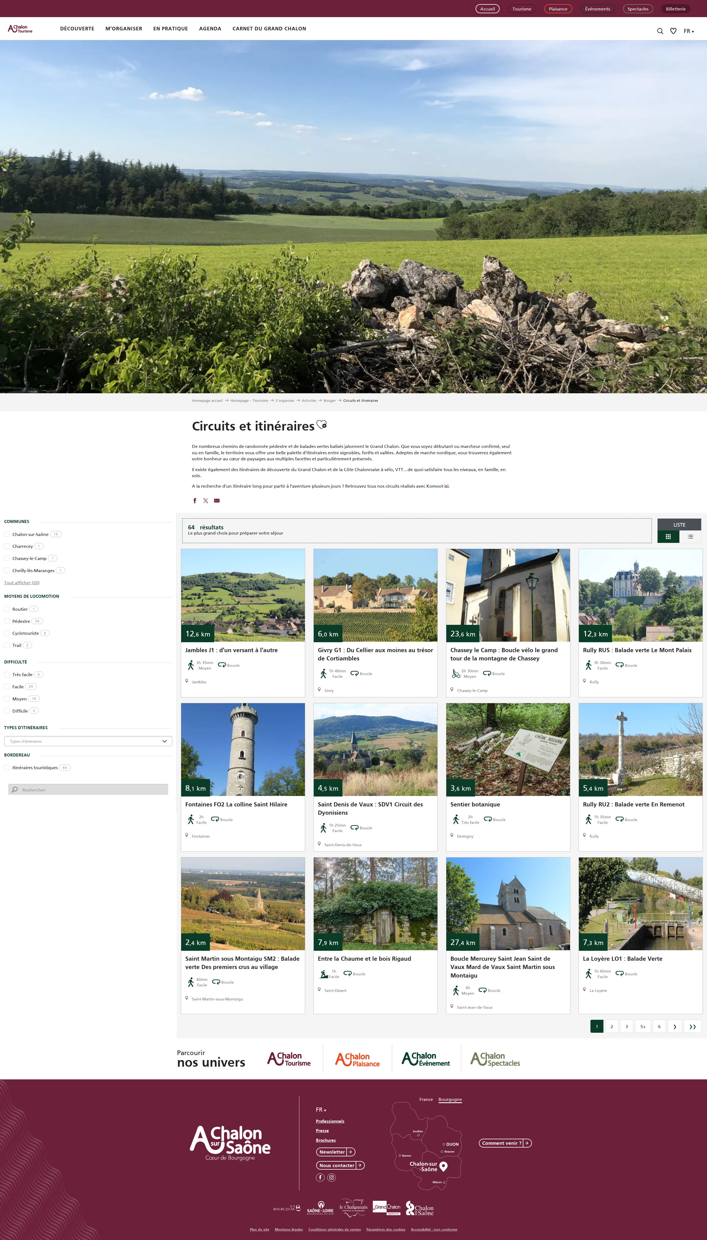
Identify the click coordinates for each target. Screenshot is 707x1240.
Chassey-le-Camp (33, 558)
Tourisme (522, 8)
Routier (23, 609)
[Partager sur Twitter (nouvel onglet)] (206, 501)
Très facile (26, 674)
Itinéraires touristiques (39, 767)
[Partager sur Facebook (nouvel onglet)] (194, 501)
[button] (660, 31)
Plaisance (558, 8)
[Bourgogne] (287, 1207)
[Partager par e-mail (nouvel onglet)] (217, 501)
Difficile (23, 710)
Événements (597, 8)
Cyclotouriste (29, 633)
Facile (22, 686)
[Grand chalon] (386, 1207)
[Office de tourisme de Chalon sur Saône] (25, 29)
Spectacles (638, 8)
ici (446, 486)
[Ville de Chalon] (420, 1207)
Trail (20, 645)
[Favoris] (673, 31)
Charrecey (26, 546)
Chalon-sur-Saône (35, 534)
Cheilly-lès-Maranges (37, 570)
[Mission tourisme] (320, 1207)
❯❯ (692, 1026)
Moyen (24, 698)
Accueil (487, 8)
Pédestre (25, 621)
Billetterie (676, 8)
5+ (643, 1026)
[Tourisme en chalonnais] (353, 1207)
